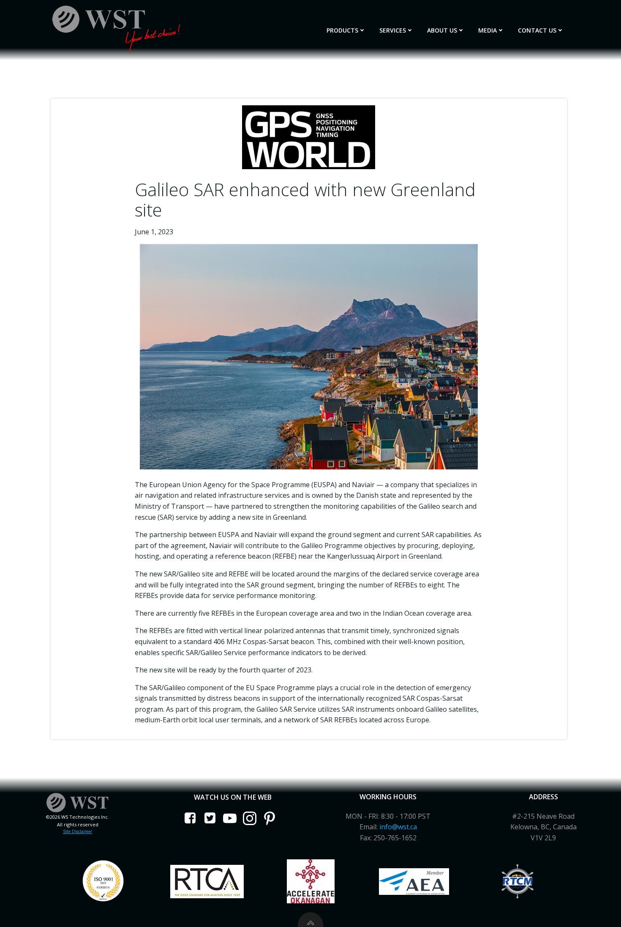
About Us (442, 30)
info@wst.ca (398, 826)
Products (342, 30)
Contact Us (537, 30)
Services (392, 30)
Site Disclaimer (77, 831)
